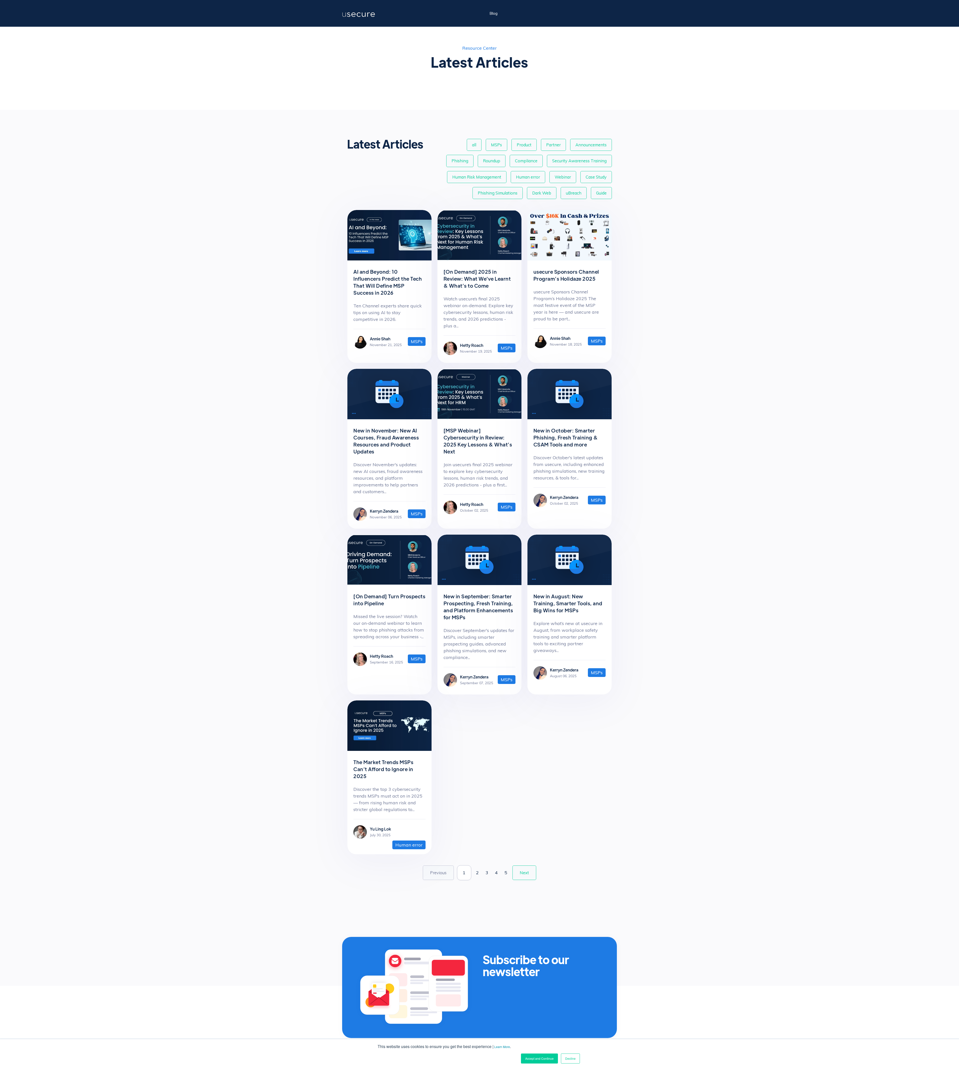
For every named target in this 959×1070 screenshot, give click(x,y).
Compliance (526, 160)
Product (524, 144)
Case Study (596, 177)
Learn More (502, 1047)
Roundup (491, 160)
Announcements (591, 144)
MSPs (496, 144)
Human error (528, 177)
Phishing (460, 160)
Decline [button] (570, 1058)
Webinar (563, 177)
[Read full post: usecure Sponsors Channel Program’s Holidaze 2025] (569, 259)
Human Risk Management (476, 177)
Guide (601, 193)
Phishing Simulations (497, 193)
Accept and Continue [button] (539, 1058)
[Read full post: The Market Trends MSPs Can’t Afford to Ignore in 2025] (389, 749)
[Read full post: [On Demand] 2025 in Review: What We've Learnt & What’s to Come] (480, 259)
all (474, 144)
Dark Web (541, 193)
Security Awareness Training (579, 160)
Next (524, 872)
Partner (553, 144)
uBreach (573, 193)
